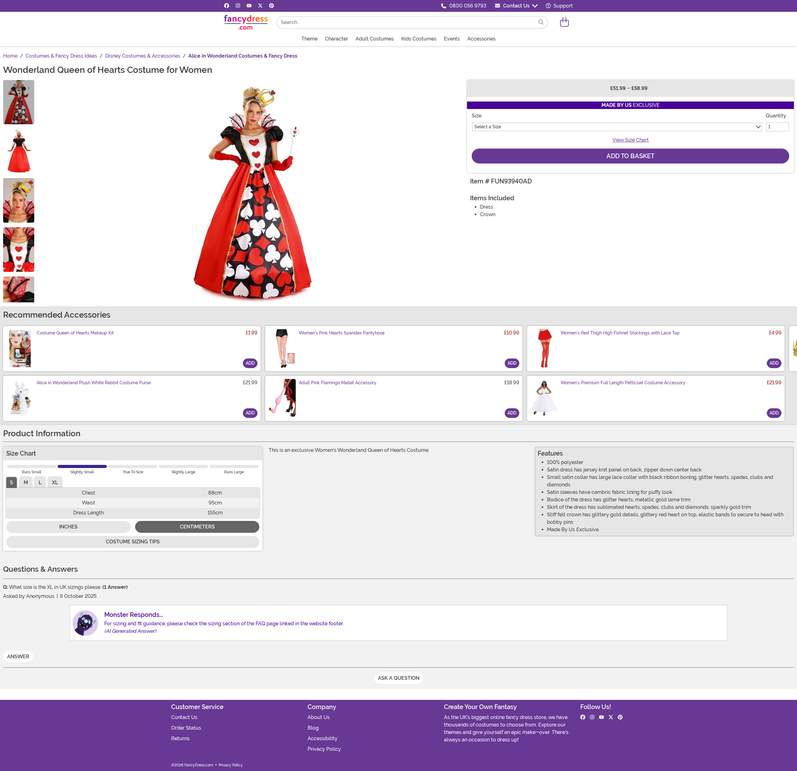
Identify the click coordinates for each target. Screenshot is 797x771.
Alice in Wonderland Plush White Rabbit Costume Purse (94, 382)
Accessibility (322, 738)
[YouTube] (249, 6)
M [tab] (26, 482)
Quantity (776, 116)
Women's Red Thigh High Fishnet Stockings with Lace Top (620, 332)
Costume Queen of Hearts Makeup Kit (75, 332)
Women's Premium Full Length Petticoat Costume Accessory (623, 382)
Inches (68, 527)
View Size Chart (630, 140)
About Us (319, 717)
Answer (18, 657)
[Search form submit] (541, 22)
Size (476, 116)
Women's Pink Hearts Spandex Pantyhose (341, 332)
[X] (260, 6)
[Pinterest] (271, 6)
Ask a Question (398, 678)
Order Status (186, 728)
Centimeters (197, 527)
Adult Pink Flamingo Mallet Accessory (337, 382)
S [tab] (11, 482)
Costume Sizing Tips (133, 542)
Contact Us (516, 6)
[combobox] (406, 22)
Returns (180, 738)
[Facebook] (226, 6)
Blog (313, 728)
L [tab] (40, 482)
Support (562, 6)
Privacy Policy (324, 749)
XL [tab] (55, 482)
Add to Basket (630, 156)
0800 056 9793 (467, 6)
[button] (564, 22)
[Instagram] (237, 6)
